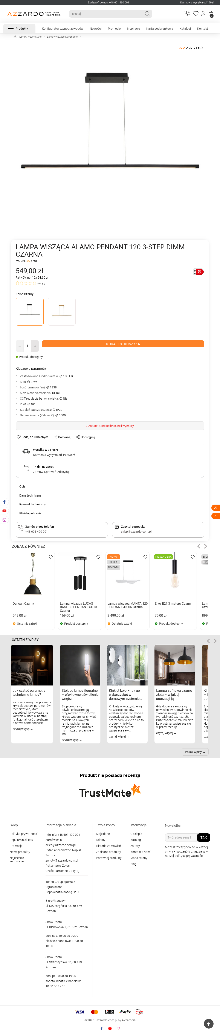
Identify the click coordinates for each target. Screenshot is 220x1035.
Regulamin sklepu (21, 840)
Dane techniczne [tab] (30, 495)
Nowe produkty (20, 852)
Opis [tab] (22, 486)
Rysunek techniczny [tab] (32, 504)
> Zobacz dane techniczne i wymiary (110, 426)
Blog (133, 864)
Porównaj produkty (109, 858)
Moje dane (103, 834)
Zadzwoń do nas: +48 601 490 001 (108, 2)
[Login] (203, 13)
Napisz (76, 850)
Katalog (135, 840)
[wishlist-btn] (51, 557)
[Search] (147, 13)
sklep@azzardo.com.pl (61, 845)
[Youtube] (110, 1028)
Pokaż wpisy (193, 752)
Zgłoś (66, 865)
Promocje (16, 846)
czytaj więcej (21, 729)
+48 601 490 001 (68, 834)
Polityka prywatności (24, 834)
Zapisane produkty (108, 852)
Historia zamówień (108, 846)
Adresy (100, 840)
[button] (198, 546)
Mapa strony (138, 858)
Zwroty (135, 846)
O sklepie (136, 834)
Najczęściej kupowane (17, 859)
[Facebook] (101, 1028)
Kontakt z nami (140, 852)
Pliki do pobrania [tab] (30, 513)
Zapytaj (74, 870)
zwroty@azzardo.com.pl (62, 860)
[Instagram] (118, 1028)
